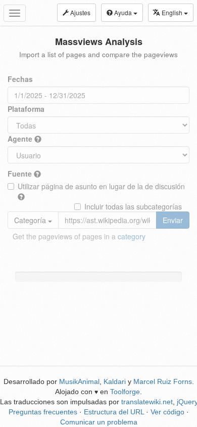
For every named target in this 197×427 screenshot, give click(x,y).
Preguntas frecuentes (43, 412)
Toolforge (125, 392)
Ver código (167, 412)
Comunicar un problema (98, 422)
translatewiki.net (147, 402)
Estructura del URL (114, 412)
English (173, 12)
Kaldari (115, 381)
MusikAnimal (79, 381)
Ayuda (123, 12)
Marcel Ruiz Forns (162, 381)
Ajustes (79, 12)
